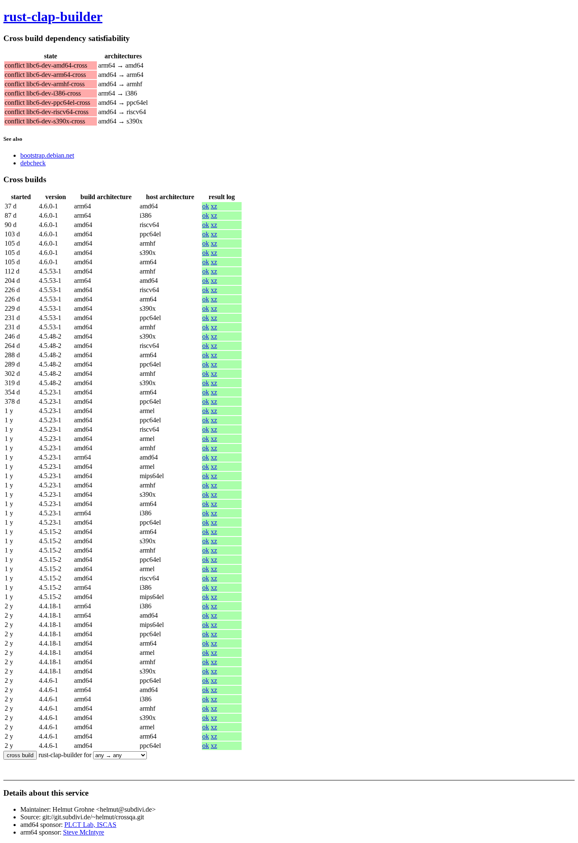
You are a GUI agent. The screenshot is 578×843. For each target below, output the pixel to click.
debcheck (33, 163)
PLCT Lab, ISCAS (90, 824)
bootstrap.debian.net (47, 155)
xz (214, 206)
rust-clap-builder (52, 16)
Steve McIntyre (83, 832)
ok (205, 206)
